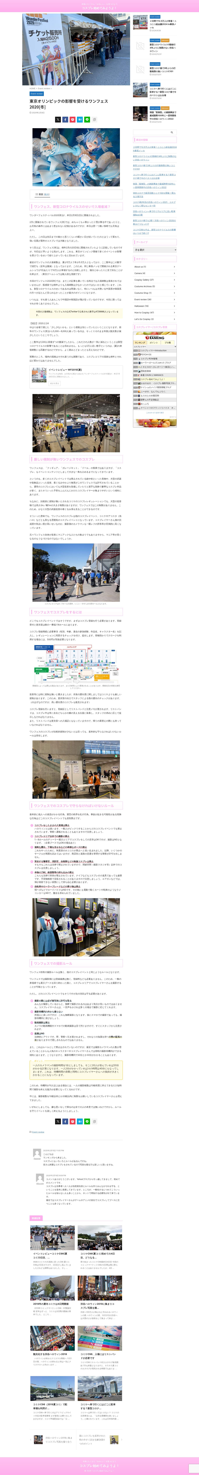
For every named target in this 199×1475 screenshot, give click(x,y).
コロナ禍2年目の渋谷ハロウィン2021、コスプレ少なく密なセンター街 (154, 204)
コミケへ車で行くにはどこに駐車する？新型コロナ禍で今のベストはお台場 (163, 91)
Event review (38, 1132)
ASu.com (40, 1183)
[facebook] (65, 120)
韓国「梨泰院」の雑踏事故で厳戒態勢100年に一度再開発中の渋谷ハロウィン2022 (163, 115)
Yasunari (37, 1158)
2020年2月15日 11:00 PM (53, 1150)
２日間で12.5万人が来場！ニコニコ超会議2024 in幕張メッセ (163, 24)
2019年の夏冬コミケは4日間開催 (51, 1303)
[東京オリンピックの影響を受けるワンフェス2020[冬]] (80, 120)
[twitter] (58, 120)
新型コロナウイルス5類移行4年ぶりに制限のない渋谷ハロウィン (163, 47)
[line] (87, 120)
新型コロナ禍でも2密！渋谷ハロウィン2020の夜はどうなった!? (154, 222)
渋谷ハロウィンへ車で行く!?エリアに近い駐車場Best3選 (154, 213)
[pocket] (72, 120)
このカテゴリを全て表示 (155, 413)
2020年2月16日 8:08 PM (56, 1175)
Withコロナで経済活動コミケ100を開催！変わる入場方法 (154, 195)
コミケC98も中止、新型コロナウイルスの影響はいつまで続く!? (154, 231)
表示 (47, 194)
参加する (173, 417)
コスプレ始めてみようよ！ (99, 8)
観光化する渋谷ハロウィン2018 (50, 1354)
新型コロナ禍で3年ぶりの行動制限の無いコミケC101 (154, 167)
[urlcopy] (94, 120)
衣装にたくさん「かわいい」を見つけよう (99, 1461)
